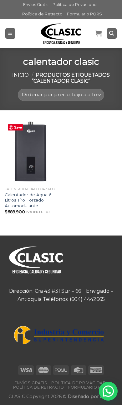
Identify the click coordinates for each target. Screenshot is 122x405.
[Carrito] (98, 33)
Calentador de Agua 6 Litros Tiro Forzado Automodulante (28, 200)
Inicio (20, 75)
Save (18, 127)
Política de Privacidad (75, 4)
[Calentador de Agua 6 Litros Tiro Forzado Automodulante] (31, 152)
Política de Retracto (42, 14)
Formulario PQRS (84, 14)
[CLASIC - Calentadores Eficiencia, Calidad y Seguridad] (61, 33)
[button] (108, 391)
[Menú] (10, 33)
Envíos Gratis (35, 4)
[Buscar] (112, 33)
